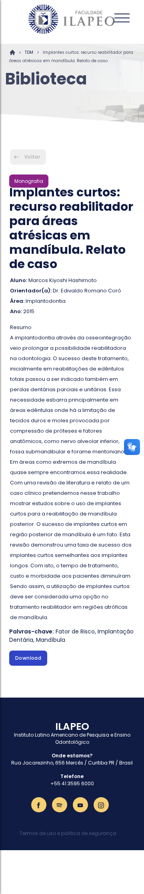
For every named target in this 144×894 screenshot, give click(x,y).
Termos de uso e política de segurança (68, 833)
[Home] (72, 19)
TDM (29, 52)
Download (28, 658)
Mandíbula (50, 640)
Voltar (32, 156)
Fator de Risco (75, 631)
